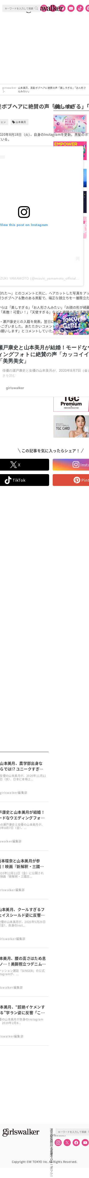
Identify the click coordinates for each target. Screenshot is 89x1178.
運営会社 (51, 1129)
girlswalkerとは (52, 1135)
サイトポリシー (51, 1145)
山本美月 (21, 122)
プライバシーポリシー (51, 1150)
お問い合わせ (51, 1140)
